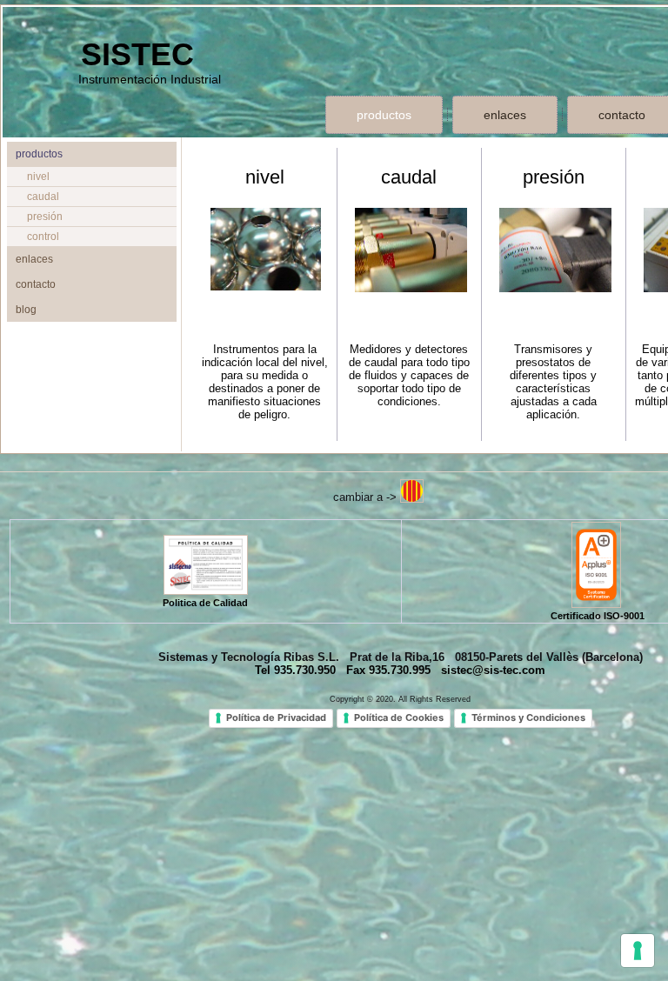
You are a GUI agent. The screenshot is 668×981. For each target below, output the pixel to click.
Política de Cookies (399, 717)
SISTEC (137, 54)
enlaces (505, 115)
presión (45, 216)
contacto (36, 284)
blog (26, 310)
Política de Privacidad (276, 717)
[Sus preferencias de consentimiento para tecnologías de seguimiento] (637, 950)
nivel (38, 176)
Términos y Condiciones (528, 717)
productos (384, 115)
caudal (43, 196)
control (43, 236)
